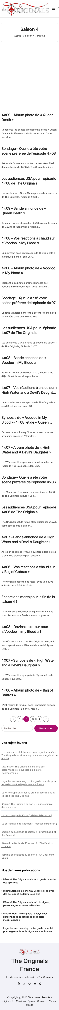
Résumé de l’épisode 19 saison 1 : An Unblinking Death (28, 856)
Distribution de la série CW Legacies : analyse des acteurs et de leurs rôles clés (28, 892)
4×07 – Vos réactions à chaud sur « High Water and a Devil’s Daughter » (29, 392)
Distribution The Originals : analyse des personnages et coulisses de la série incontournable (23, 769)
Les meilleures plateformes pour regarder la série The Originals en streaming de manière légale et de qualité (29, 755)
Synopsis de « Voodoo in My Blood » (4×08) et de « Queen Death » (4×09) (25, 422)
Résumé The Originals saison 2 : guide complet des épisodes (27, 806)
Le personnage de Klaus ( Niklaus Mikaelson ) (26, 815)
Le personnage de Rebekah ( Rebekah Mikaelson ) (29, 823)
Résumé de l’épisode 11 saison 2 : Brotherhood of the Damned (28, 833)
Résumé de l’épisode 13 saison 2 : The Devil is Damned (27, 845)
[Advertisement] (29, 77)
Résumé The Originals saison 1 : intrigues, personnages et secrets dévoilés (26, 904)
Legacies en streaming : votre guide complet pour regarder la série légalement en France (29, 783)
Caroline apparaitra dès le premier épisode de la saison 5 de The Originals (28, 794)
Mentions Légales (26, 1001)
